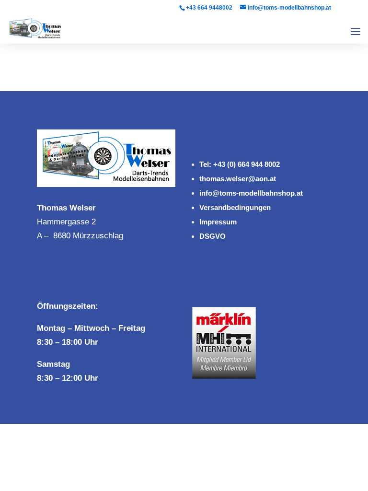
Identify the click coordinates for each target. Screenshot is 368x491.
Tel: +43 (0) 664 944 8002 (239, 164)
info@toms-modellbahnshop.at (251, 193)
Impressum (218, 222)
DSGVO (212, 236)
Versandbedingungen (235, 207)
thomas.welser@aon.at (237, 179)
